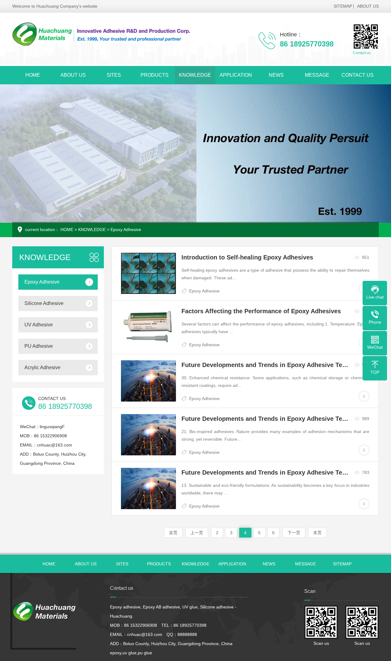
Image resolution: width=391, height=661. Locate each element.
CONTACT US (358, 75)
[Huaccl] (102, 34)
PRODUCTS (155, 75)
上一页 (196, 532)
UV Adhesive (38, 324)
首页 (173, 532)
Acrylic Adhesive (42, 367)
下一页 (293, 532)
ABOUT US (368, 6)
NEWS (276, 75)
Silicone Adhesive (44, 303)
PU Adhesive (38, 346)
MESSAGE (317, 75)
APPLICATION (236, 75)
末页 (317, 532)
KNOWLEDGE (195, 75)
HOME (32, 75)
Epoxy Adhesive (126, 229)
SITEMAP (343, 6)
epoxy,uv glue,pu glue (131, 652)
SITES (114, 75)
